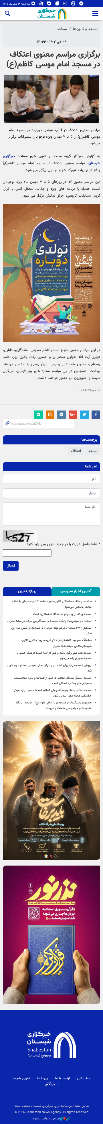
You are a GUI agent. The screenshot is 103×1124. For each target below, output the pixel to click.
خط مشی (83, 1078)
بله (49, 4)
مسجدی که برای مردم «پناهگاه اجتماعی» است (62, 614)
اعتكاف (76, 451)
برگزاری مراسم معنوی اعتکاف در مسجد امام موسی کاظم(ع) (53, 59)
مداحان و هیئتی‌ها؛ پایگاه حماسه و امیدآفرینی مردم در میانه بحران (49, 621)
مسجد (92, 451)
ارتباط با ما (62, 1078)
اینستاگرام (65, 4)
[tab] (76, 591)
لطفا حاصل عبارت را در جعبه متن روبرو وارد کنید (63, 544)
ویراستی (57, 4)
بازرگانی (50, 1084)
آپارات (41, 4)
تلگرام (81, 4)
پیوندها (42, 1078)
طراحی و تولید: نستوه (46, 1119)
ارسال (11, 566)
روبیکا (33, 4)
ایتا (73, 4)
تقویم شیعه (21, 1078)
